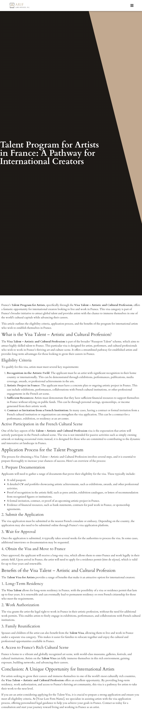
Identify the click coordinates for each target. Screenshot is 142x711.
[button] (132, 5)
